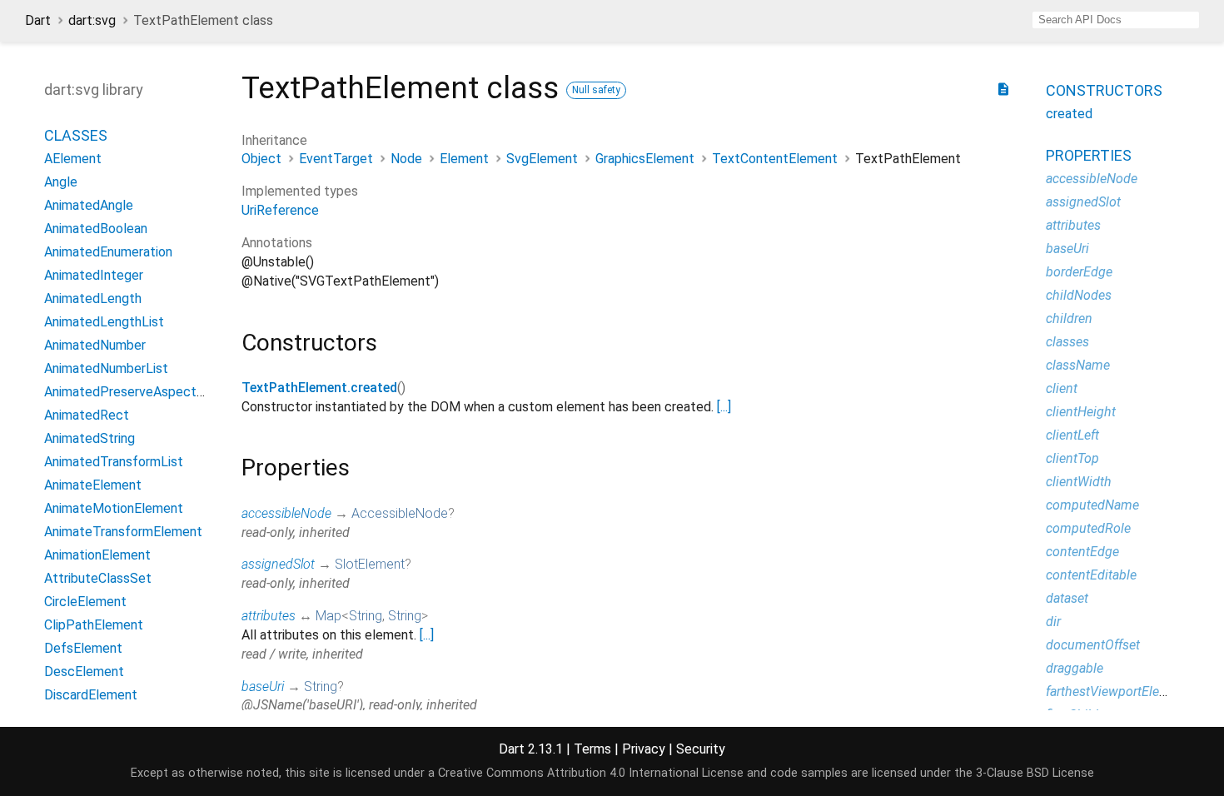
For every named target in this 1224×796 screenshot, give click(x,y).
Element (464, 159)
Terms (592, 749)
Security (700, 749)
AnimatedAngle (88, 205)
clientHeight (1081, 412)
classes (1067, 342)
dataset (1067, 598)
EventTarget (336, 159)
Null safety (596, 90)
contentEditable (1091, 575)
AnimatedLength (93, 298)
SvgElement (542, 159)
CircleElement (85, 601)
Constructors (1104, 90)
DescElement (84, 671)
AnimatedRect (86, 415)
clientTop (1072, 458)
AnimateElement (93, 485)
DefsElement (83, 648)
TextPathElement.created (319, 388)
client (1061, 388)
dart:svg (92, 20)
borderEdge (1079, 272)
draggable (1074, 668)
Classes (75, 135)
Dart (38, 20)
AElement (73, 159)
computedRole (1088, 528)
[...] (724, 407)
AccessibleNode (399, 513)
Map (328, 616)
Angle (60, 182)
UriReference (280, 210)
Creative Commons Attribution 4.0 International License (591, 773)
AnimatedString (89, 438)
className (1078, 365)
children (1069, 318)
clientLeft (1072, 435)
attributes (268, 616)
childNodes (1079, 295)
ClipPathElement (93, 625)
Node (406, 159)
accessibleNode (286, 513)
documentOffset (1093, 645)
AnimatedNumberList (106, 368)
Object (261, 159)
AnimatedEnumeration (108, 252)
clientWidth (1079, 482)
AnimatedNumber (95, 345)
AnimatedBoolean (95, 228)
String (365, 616)
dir (1053, 621)
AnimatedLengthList (104, 322)
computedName (1092, 505)
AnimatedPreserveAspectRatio (135, 392)
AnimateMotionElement (113, 508)
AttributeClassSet (98, 578)
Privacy (643, 749)
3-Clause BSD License (1035, 773)
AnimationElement (97, 555)
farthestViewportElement (1117, 691)
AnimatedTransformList (113, 462)
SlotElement (370, 564)
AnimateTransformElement (123, 532)
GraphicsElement (644, 159)
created (1069, 114)
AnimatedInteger (93, 275)
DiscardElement (90, 695)
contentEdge (1082, 552)
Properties (1089, 155)
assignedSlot (278, 564)
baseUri (262, 686)
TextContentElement (775, 159)
